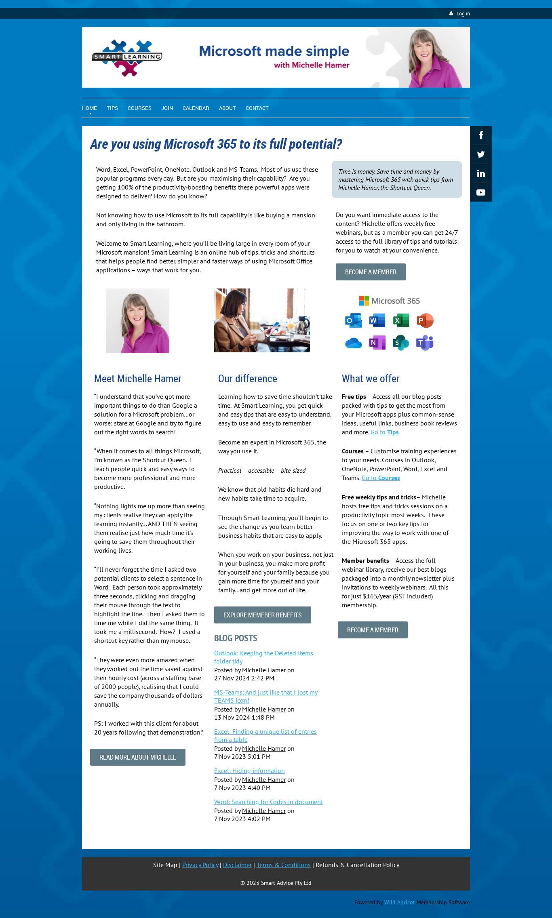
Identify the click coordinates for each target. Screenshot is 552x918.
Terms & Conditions (284, 865)
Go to (385, 432)
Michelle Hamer (264, 670)
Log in (463, 13)
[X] (481, 154)
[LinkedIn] (481, 173)
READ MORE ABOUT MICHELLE (137, 757)
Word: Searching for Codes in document (268, 802)
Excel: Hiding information (249, 770)
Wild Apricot (399, 902)
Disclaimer (237, 865)
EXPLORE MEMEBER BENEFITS (262, 615)
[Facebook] (481, 135)
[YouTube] (481, 192)
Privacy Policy (200, 865)
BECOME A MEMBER (370, 271)
